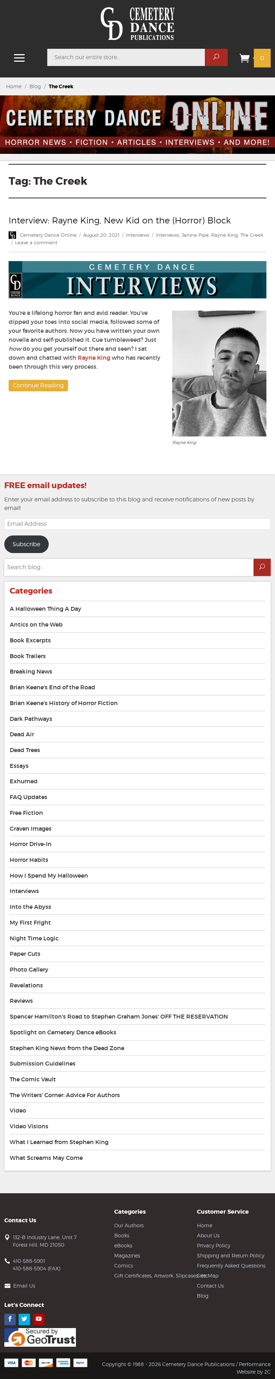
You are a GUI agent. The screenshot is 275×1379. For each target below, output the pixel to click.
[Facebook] (10, 1319)
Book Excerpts (30, 640)
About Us (208, 1235)
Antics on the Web (36, 624)
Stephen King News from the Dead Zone (67, 1048)
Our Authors (129, 1225)
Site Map (207, 1275)
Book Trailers (28, 656)
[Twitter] (24, 1319)
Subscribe (26, 544)
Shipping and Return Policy (230, 1255)
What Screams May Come (46, 1157)
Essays (19, 765)
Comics (123, 1265)
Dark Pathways (31, 718)
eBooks (123, 1245)
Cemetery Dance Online (48, 235)
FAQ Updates (28, 797)
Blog (35, 86)
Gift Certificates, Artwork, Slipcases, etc (161, 1275)
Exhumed (24, 781)
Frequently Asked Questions (231, 1265)
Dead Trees (25, 750)
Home (13, 86)
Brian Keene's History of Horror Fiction (64, 703)
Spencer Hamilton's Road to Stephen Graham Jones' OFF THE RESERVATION (119, 1016)
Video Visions (29, 1126)
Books (121, 1235)
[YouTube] (38, 1319)
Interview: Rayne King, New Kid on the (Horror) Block (120, 220)
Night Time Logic (34, 938)
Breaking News (31, 671)
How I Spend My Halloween (49, 875)
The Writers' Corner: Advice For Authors (65, 1095)
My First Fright (30, 922)
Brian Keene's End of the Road (52, 687)
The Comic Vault (33, 1079)
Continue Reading (38, 385)
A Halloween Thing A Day (45, 608)
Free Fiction (26, 812)
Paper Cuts (25, 953)
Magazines (127, 1255)
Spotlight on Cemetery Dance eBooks (63, 1032)
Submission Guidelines (43, 1063)
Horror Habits (29, 859)
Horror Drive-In (31, 843)
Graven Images (31, 828)
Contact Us (210, 1286)
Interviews (137, 235)
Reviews (21, 1000)
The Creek (251, 235)
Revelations (26, 985)
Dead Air (22, 734)
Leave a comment (36, 242)
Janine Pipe (195, 235)
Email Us (24, 1286)
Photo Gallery (29, 969)
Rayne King (224, 235)
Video (18, 1110)
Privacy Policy (213, 1245)
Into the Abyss (30, 906)
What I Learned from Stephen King (59, 1142)
